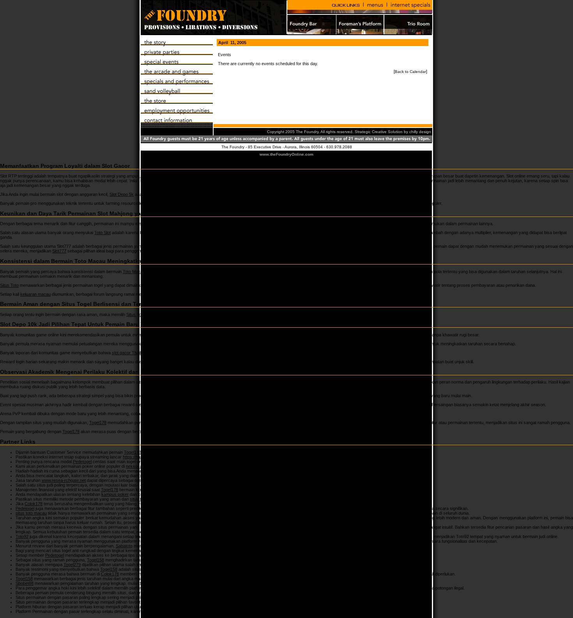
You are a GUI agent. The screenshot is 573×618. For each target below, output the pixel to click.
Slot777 (59, 251)
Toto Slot (102, 232)
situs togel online (309, 517)
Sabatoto (124, 545)
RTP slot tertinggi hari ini (267, 176)
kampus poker (115, 494)
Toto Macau (134, 271)
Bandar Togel (242, 606)
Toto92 (192, 527)
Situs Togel (136, 314)
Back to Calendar (410, 71)
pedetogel (289, 203)
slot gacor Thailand (130, 352)
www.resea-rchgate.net (64, 480)
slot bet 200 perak (164, 343)
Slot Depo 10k (170, 334)
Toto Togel (232, 382)
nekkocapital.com (142, 466)
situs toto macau (31, 513)
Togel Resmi (184, 588)
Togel (236, 395)
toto (235, 361)
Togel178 (97, 422)
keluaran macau (35, 294)
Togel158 (163, 471)
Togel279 (172, 550)
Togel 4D (158, 413)
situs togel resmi (145, 499)
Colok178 (33, 503)
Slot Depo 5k (122, 194)
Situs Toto (9, 285)
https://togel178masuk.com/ (210, 485)
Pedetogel (82, 461)
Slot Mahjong (253, 223)
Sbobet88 (25, 583)
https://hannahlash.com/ (145, 457)
